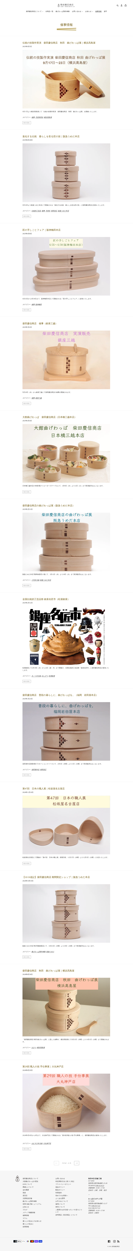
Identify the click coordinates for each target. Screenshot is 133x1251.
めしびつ (45, 676)
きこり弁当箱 (36, 676)
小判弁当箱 (35, 580)
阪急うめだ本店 (63, 211)
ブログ (25, 1210)
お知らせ (26, 1207)
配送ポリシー (60, 1190)
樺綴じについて (28, 1187)
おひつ (34, 1047)
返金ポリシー (60, 1187)
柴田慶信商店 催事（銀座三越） (40, 323)
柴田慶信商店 (116, 1246)
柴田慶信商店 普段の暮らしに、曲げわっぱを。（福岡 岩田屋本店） (60, 695)
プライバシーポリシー (63, 1184)
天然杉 (48, 211)
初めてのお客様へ (61, 1195)
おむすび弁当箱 (37, 1143)
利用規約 (58, 1193)
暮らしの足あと (28, 1224)
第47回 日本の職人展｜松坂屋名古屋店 (43, 788)
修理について (60, 1204)
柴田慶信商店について (30, 1178)
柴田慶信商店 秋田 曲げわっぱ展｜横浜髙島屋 (48, 970)
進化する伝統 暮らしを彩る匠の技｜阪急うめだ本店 (51, 136)
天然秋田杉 (39, 117)
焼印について (60, 1207)
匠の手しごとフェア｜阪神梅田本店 (41, 230)
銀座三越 (38, 398)
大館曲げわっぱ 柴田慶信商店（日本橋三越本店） (49, 417)
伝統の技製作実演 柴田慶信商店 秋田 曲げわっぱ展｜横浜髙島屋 (58, 43)
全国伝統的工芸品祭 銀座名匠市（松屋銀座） (46, 599)
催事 (33, 117)
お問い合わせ (60, 1178)
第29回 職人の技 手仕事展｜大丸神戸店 (42, 1066)
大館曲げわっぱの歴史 (30, 1181)
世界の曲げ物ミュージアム (32, 1204)
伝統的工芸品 (36, 211)
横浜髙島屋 (48, 117)
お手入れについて (61, 1201)
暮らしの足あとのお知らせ (32, 1221)
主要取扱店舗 (27, 1198)
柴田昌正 (54, 211)
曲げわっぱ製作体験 (39, 952)
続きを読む (27, 122)
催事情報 (26, 1215)
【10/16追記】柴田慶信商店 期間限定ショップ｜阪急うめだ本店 (56, 877)
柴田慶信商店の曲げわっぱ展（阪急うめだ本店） (48, 505)
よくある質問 (60, 1198)
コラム (25, 1218)
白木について (27, 1184)
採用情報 (26, 1227)
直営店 (25, 1195)
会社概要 (26, 1190)
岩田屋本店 (35, 769)
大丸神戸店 (47, 1143)
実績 (24, 1193)
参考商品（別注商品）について (66, 1215)
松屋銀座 (52, 676)
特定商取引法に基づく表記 (64, 1181)
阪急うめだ (50, 952)
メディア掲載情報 (29, 1212)
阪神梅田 (38, 304)
